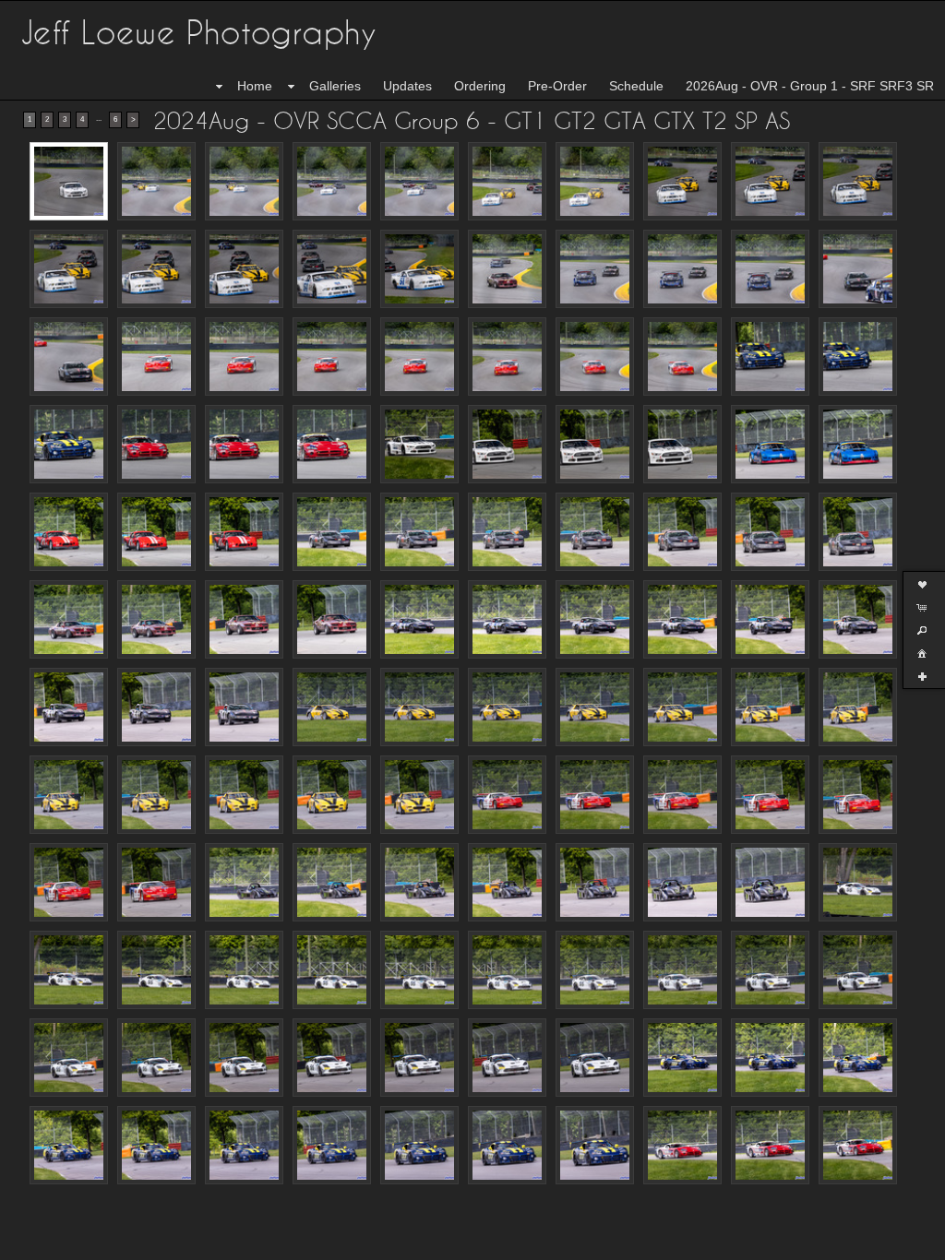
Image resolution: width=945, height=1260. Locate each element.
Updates (407, 85)
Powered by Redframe (881, 1242)
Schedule (636, 85)
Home (254, 85)
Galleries (335, 85)
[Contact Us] (53, 1243)
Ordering (480, 85)
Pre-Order (557, 85)
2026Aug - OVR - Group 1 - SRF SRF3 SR (810, 85)
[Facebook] (27, 1243)
